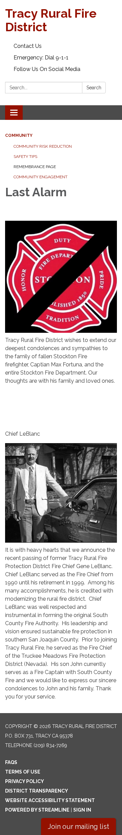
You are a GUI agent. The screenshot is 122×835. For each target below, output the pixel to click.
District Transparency (36, 791)
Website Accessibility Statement (50, 800)
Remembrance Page (35, 166)
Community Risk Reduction (43, 146)
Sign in (82, 810)
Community (19, 135)
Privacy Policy (24, 781)
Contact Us (28, 46)
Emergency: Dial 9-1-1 (41, 57)
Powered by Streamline (37, 810)
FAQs (11, 762)
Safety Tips (25, 156)
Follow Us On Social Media (47, 69)
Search (93, 87)
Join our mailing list (78, 826)
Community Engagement (40, 177)
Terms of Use (22, 772)
